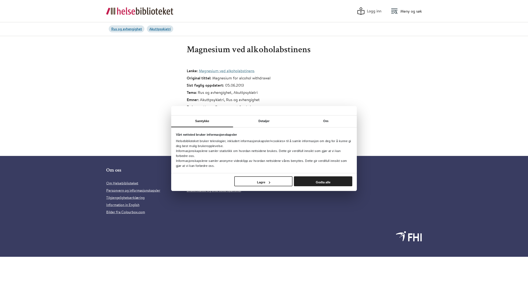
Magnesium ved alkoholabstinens (227, 70)
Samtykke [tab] (202, 121)
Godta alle (323, 182)
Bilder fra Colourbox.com (125, 212)
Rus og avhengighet (126, 28)
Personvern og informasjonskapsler (133, 190)
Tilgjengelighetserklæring (125, 197)
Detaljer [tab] (264, 121)
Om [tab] (325, 121)
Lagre (261, 182)
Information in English (122, 204)
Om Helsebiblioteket (122, 183)
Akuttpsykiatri (160, 28)
